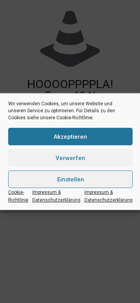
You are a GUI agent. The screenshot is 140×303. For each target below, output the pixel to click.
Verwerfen (70, 157)
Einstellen (70, 179)
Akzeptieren (70, 136)
